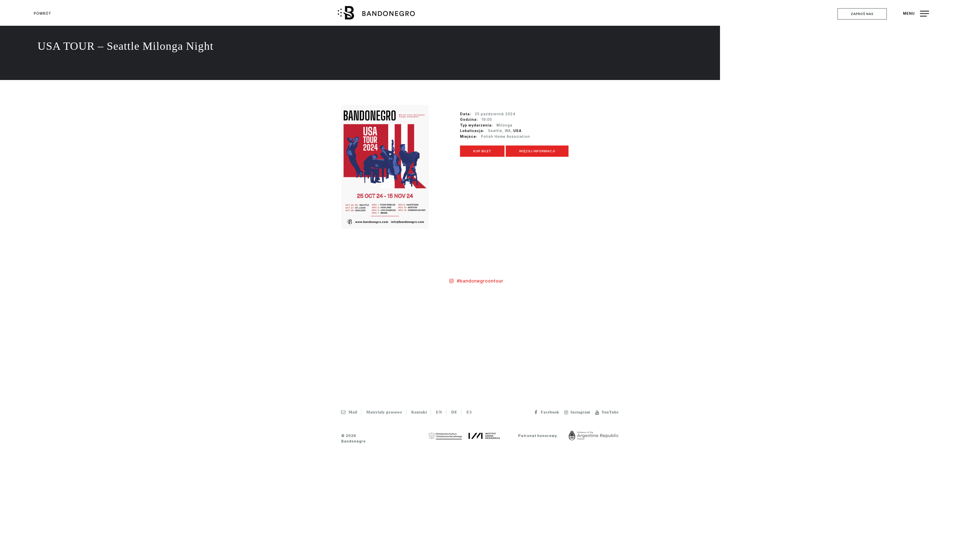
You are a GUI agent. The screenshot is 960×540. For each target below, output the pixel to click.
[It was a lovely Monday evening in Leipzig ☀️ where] (560, 343)
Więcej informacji (537, 151)
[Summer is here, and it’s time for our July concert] (880, 343)
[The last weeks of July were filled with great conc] (400, 343)
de (454, 412)
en (439, 412)
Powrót (42, 13)
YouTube (610, 412)
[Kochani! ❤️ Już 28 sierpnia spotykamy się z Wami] (240, 343)
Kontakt (419, 412)
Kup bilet (482, 151)
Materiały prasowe (384, 412)
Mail (352, 412)
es (469, 412)
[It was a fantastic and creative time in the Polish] (720, 343)
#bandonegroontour (480, 281)
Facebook (550, 412)
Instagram (580, 412)
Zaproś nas (862, 14)
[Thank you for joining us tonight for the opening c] (80, 343)
